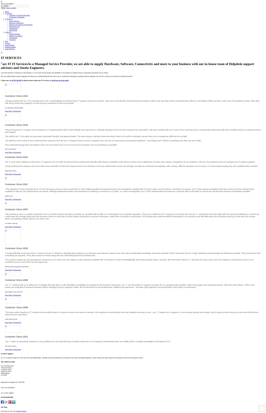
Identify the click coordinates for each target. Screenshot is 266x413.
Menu (3, 8)
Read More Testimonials (13, 111)
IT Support (8, 13)
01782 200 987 (17, 80)
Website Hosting (10, 47)
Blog (6, 41)
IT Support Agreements (17, 17)
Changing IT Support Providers (19, 15)
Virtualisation (13, 28)
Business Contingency (16, 23)
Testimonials (13, 38)
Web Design (13, 30)
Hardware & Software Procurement (20, 25)
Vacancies (12, 40)
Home (7, 12)
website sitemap (21, 411)
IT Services (8, 19)
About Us (8, 32)
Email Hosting (9, 45)
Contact (7, 43)
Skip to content (11, 8)
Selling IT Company (16, 36)
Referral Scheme (14, 34)
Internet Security (14, 26)
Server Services (14, 21)
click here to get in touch (60, 80)
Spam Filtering (10, 49)
